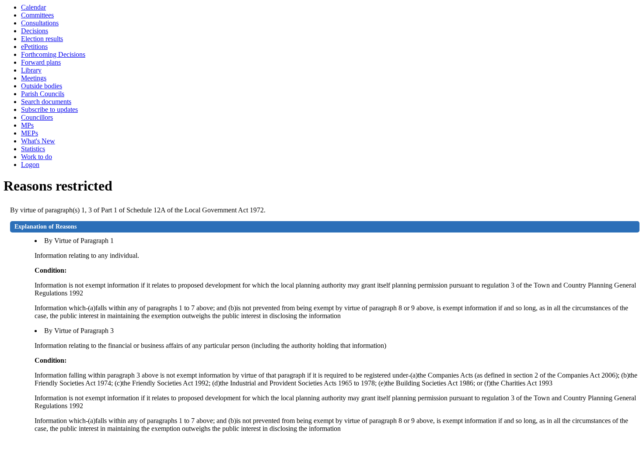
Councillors (37, 117)
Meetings (33, 78)
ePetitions (34, 46)
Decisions (34, 31)
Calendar (33, 7)
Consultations (40, 23)
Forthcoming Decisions (53, 54)
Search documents (46, 101)
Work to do (36, 156)
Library (31, 70)
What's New (38, 141)
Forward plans (41, 62)
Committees (37, 15)
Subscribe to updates (49, 109)
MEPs (29, 133)
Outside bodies (41, 86)
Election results (42, 38)
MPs (27, 125)
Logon (30, 164)
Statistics (33, 149)
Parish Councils (42, 93)
